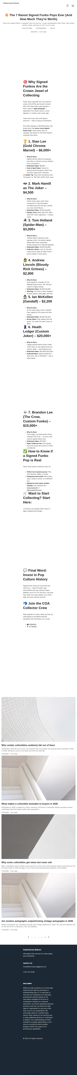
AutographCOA (32, 488)
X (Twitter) (33, 626)
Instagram (32, 624)
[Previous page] (28, 937)
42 (45, 937)
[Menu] (73, 6)
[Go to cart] (67, 5)
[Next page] (48, 937)
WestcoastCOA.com (34, 490)
